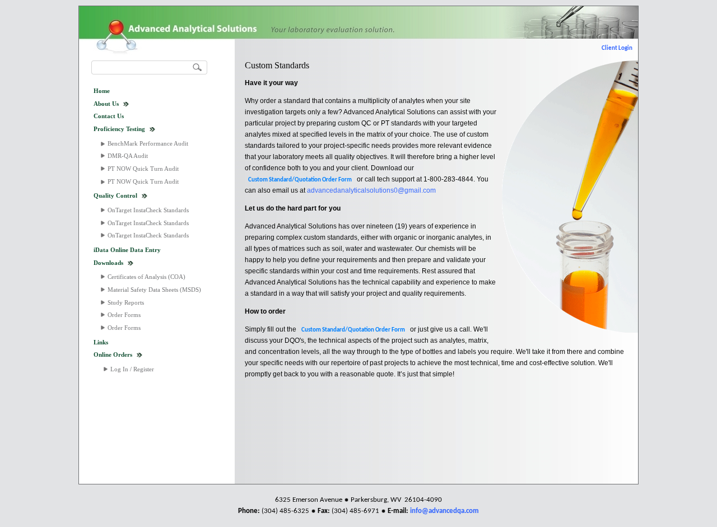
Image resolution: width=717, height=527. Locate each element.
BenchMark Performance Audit (148, 143)
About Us (106, 103)
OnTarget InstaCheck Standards (148, 210)
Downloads (108, 262)
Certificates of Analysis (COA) (146, 276)
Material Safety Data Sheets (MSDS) (154, 289)
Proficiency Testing (119, 128)
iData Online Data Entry (127, 249)
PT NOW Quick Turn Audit (143, 168)
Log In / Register (132, 369)
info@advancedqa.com (444, 511)
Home (102, 90)
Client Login (617, 48)
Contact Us (109, 116)
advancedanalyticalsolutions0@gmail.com (371, 190)
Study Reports (126, 302)
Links (101, 342)
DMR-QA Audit (128, 155)
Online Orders (113, 354)
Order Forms (124, 314)
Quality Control (115, 195)
